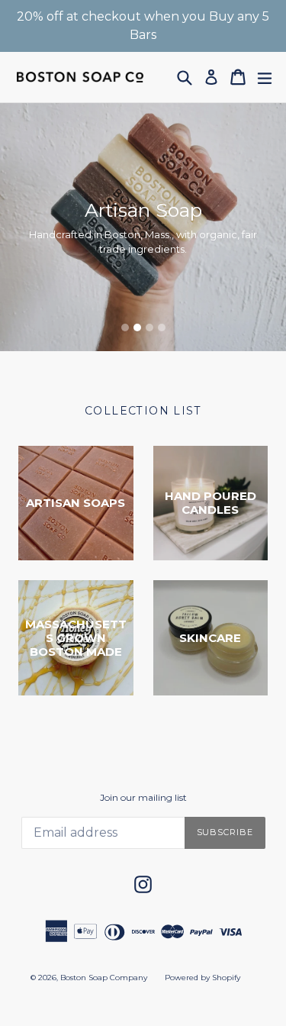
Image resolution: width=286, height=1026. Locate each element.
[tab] (125, 327)
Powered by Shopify (202, 977)
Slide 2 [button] (137, 327)
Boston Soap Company (103, 977)
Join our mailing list (143, 797)
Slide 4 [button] (161, 327)
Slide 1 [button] (125, 327)
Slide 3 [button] (149, 327)
